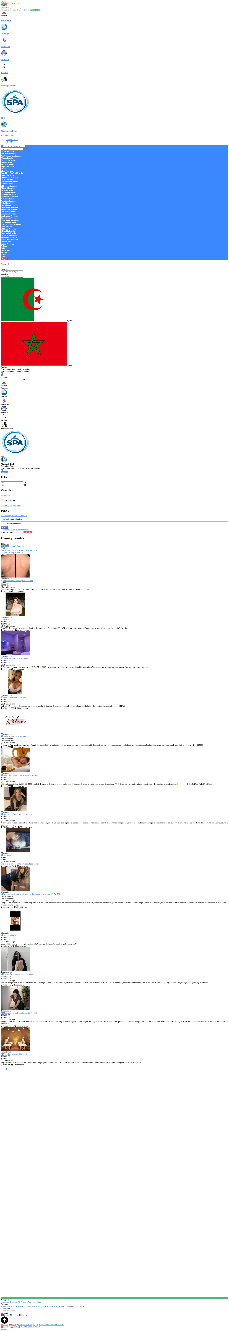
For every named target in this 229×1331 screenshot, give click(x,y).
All (2, 495)
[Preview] (2, 581)
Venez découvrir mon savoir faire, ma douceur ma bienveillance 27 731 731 (31, 894)
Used (9, 495)
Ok (2, 375)
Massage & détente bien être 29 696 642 (18, 814)
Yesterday (7, 516)
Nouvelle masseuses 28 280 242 (15, 1054)
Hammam (4, 1306)
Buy (7, 506)
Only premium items (13, 524)
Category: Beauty (7, 553)
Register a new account (48, 1325)
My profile (24, 1327)
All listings (5, 546)
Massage (12, 1306)
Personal (13, 546)
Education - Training (8, 135)
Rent (11, 506)
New (5, 495)
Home (3, 1302)
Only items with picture (14, 519)
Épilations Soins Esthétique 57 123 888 (18, 581)
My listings (7, 1327)
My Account (22, 1302)
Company (20, 546)
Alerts (15, 1327)
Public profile (35, 1327)
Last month (22, 516)
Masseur (27, 1306)
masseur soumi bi (9, 935)
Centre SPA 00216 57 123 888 (14, 736)
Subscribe (27, 532)
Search (4, 259)
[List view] (2, 548)
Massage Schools (58, 1306)
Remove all (19, 553)
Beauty (33, 1306)
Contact (15, 1302)
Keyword (4, 269)
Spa (50, 1306)
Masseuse (6, 620)
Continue (4, 472)
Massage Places (42, 1306)
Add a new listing (34, 1302)
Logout (3, 1329)
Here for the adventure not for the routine (18, 974)
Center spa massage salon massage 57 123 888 (20, 775)
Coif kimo (7, 855)
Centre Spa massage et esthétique (15, 658)
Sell (4, 506)
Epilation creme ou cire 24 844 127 (16, 697)
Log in (35, 1325)
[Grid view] (4, 548)
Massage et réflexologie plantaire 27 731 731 (20, 1013)
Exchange (17, 506)
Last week (14, 516)
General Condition (8, 1311)
